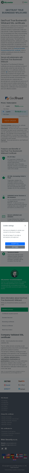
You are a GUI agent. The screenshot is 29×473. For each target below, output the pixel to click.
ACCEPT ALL (15, 244)
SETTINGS (15, 247)
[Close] (25, 225)
